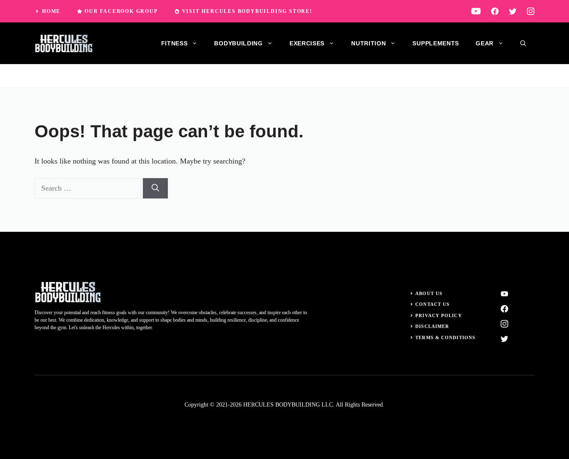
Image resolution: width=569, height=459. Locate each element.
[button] (523, 43)
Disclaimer (432, 326)
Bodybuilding (238, 43)
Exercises (306, 43)
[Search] (155, 188)
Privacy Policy (438, 315)
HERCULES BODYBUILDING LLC (288, 405)
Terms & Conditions (445, 337)
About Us (428, 293)
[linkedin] (476, 11)
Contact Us (432, 304)
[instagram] (530, 11)
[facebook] (495, 11)
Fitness (174, 43)
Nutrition (368, 43)
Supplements (435, 43)
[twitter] (513, 11)
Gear (485, 43)
